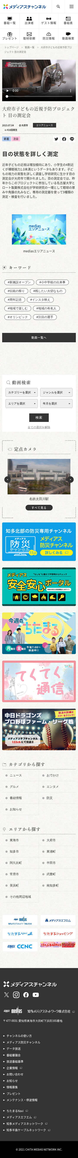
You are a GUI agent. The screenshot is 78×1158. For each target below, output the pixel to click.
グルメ (14, 786)
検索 (39, 417)
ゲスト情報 (48, 23)
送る (72, 139)
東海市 (14, 840)
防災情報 (49, 38)
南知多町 (53, 885)
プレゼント (9, 38)
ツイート (56, 139)
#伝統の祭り (16, 291)
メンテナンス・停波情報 (21, 1100)
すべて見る (39, 507)
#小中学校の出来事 (52, 282)
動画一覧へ (39, 337)
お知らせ (16, 809)
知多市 (14, 851)
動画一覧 (29, 47)
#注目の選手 (44, 317)
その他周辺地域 (20, 896)
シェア (64, 139)
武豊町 (51, 874)
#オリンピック (18, 317)
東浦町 (51, 851)
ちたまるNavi (15, 1110)
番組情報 (16, 798)
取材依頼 (29, 38)
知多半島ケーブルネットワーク (26, 1130)
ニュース (16, 775)
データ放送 (13, 1048)
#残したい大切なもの (47, 291)
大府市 (51, 840)
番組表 (68, 23)
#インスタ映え (40, 299)
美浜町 (14, 885)
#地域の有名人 (46, 308)
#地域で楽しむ (18, 308)
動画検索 (68, 38)
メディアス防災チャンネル (23, 1042)
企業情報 (12, 1068)
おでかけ (53, 775)
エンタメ (53, 786)
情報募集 (12, 1087)
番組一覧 (10, 23)
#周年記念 (15, 299)
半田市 (51, 862)
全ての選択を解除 (39, 427)
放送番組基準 (14, 1061)
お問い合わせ (14, 1074)
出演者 (29, 23)
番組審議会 (13, 1055)
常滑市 (14, 874)
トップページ (11, 47)
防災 (50, 798)
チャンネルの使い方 (19, 1035)
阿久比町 (16, 862)
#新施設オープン (19, 282)
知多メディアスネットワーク (24, 1123)
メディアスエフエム (19, 1117)
